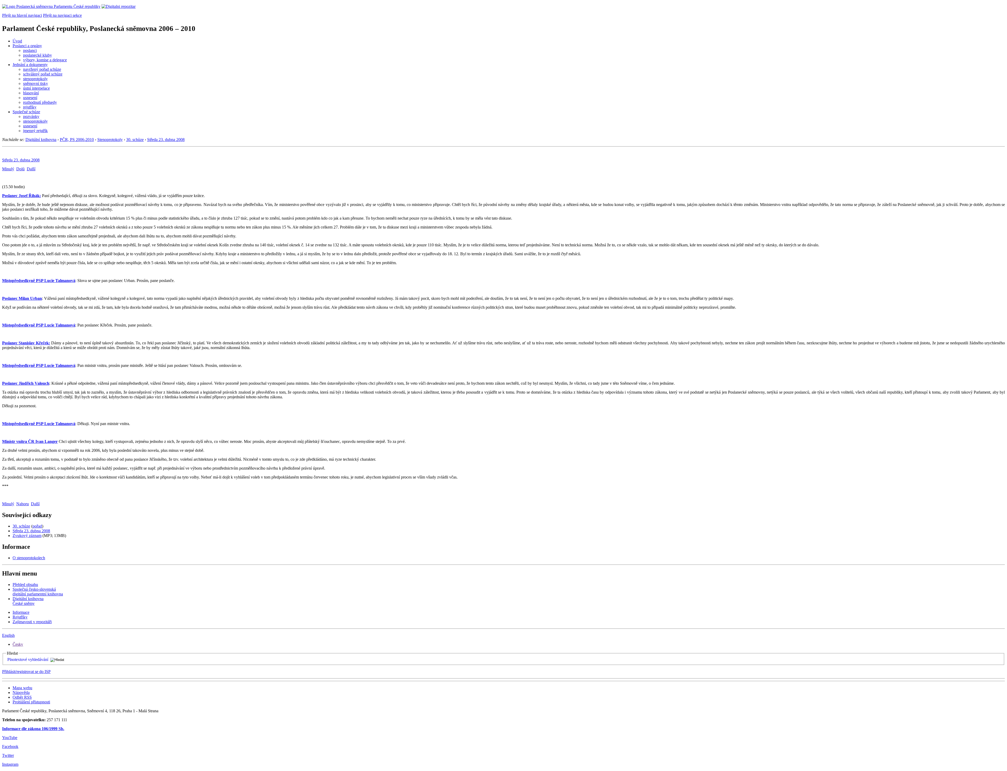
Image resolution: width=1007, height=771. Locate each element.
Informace (21, 612)
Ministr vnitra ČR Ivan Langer (30, 441)
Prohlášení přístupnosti (31, 702)
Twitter (8, 755)
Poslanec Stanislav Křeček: (26, 343)
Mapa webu (22, 688)
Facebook (10, 746)
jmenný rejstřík (35, 130)
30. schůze (135, 139)
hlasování (31, 93)
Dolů (20, 169)
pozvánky (31, 116)
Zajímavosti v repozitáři (32, 622)
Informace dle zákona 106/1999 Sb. (33, 728)
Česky (18, 644)
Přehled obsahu (25, 584)
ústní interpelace (36, 88)
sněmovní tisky (35, 83)
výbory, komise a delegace (45, 60)
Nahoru (22, 504)
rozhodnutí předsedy (40, 102)
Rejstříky (20, 617)
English (8, 635)
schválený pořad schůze (42, 74)
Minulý (8, 169)
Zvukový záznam (27, 535)
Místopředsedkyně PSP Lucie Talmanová (38, 280)
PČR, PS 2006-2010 (77, 139)
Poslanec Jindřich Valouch (25, 383)
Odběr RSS (22, 697)
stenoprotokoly (35, 79)
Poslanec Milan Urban (22, 298)
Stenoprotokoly (110, 139)
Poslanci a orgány (27, 46)
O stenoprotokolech (29, 558)
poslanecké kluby (37, 55)
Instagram (10, 764)
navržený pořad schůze (42, 69)
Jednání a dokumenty (30, 64)
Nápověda (21, 692)
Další (31, 169)
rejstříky (29, 107)
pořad (37, 526)
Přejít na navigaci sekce (62, 15)
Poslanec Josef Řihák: (21, 195)
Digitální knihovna (40, 139)
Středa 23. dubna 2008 (166, 139)
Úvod (17, 41)
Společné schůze (26, 112)
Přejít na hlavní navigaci (22, 15)
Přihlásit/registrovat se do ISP (26, 671)
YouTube (9, 737)
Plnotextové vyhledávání (27, 659)
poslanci (30, 50)
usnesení (30, 97)
